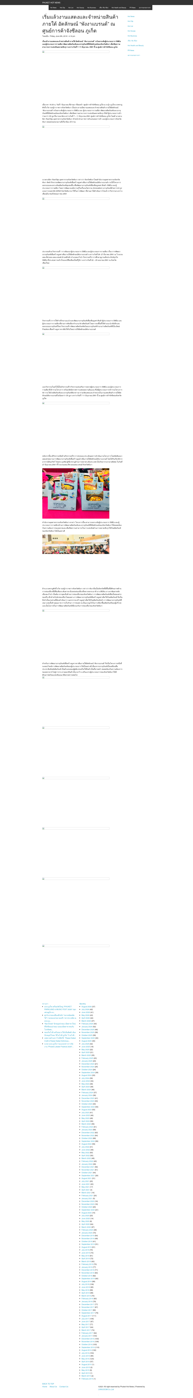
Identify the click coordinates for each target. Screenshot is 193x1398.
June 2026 (86, 1012)
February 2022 (87, 1161)
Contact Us (63, 1386)
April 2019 (86, 1258)
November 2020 (88, 1204)
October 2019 (87, 1241)
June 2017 (86, 1321)
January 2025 (87, 1061)
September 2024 (88, 1072)
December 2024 (88, 1064)
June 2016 (86, 1355)
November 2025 (88, 1032)
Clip (62, 7)
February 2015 (87, 1378)
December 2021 (88, 1167)
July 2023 (85, 1112)
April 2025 (86, 1052)
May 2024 (85, 1084)
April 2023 (86, 1121)
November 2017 (88, 1307)
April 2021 (86, 1189)
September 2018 (88, 1278)
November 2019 (88, 1238)
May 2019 (85, 1255)
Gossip (80, 7)
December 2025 (88, 1029)
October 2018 (87, 1275)
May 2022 (85, 1152)
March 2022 (86, 1158)
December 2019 (88, 1235)
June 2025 (86, 1046)
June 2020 (86, 1218)
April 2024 (86, 1086)
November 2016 (88, 1341)
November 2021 (88, 1169)
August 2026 (87, 1006)
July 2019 (85, 1250)
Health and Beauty (119, 7)
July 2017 (85, 1318)
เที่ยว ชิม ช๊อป (103, 7)
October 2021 (87, 1172)
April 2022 (86, 1155)
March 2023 (86, 1124)
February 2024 (87, 1092)
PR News (133, 7)
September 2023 (88, 1106)
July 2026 (85, 1009)
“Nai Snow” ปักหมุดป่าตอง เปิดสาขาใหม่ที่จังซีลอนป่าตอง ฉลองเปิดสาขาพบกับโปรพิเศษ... (60, 1026)
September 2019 (88, 1244)
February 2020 (87, 1230)
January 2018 (87, 1301)
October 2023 (87, 1104)
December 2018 (88, 1270)
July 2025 (85, 1043)
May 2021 (85, 1187)
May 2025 (85, 1049)
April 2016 (86, 1361)
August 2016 (87, 1350)
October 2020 (87, 1207)
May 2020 (85, 1221)
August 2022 (87, 1144)
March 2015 (86, 1376)
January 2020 (87, 1232)
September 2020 (88, 1209)
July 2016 (85, 1353)
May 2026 (85, 1015)
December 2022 (88, 1132)
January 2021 (87, 1198)
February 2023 (87, 1126)
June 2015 (86, 1367)
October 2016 (87, 1344)
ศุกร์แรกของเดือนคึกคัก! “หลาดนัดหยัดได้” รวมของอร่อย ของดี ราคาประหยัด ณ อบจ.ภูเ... (60, 1018)
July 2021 (85, 1181)
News (53, 7)
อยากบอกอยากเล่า (145, 7)
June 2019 (86, 1252)
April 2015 (86, 1373)
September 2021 (88, 1175)
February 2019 (87, 1264)
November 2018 (88, 1272)
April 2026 (86, 1018)
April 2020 (86, 1224)
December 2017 (88, 1304)
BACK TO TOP (48, 1383)
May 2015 (85, 1370)
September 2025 (88, 1038)
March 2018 (86, 1295)
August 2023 (87, 1109)
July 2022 (85, 1147)
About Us (53, 1386)
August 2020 (87, 1212)
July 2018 (85, 1284)
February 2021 (87, 1195)
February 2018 (87, 1298)
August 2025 (87, 1041)
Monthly (83, 1003)
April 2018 (86, 1293)
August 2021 (87, 1178)
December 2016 (88, 1338)
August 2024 (87, 1075)
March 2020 (86, 1227)
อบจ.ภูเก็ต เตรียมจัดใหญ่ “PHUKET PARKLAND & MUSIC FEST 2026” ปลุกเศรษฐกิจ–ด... (60, 1009)
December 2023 (88, 1098)
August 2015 (87, 1364)
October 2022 (87, 1138)
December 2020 (88, 1201)
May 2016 (85, 1358)
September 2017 (88, 1313)
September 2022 (88, 1141)
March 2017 (86, 1330)
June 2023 (86, 1115)
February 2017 (87, 1333)
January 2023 (87, 1129)
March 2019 (86, 1261)
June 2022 (86, 1149)
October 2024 (87, 1069)
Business (91, 7)
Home (44, 1386)
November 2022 (88, 1135)
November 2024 (88, 1066)
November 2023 (88, 1101)
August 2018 (87, 1281)
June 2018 (86, 1287)
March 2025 (86, 1055)
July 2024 (85, 1078)
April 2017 (86, 1327)
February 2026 (87, 1023)
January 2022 (87, 1164)
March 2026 (86, 1021)
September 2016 (88, 1347)
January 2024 (87, 1095)
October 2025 (87, 1035)
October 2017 (87, 1310)
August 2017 (87, 1315)
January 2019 (87, 1267)
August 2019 (87, 1247)
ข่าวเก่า (45, 1003)
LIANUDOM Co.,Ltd (106, 1389)
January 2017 (87, 1335)
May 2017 (85, 1324)
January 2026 (87, 1026)
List (70, 7)
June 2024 (86, 1081)
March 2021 (86, 1192)
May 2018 (85, 1290)
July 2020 (85, 1215)
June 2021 (86, 1184)
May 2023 (85, 1118)
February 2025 (87, 1058)
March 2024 (86, 1089)
